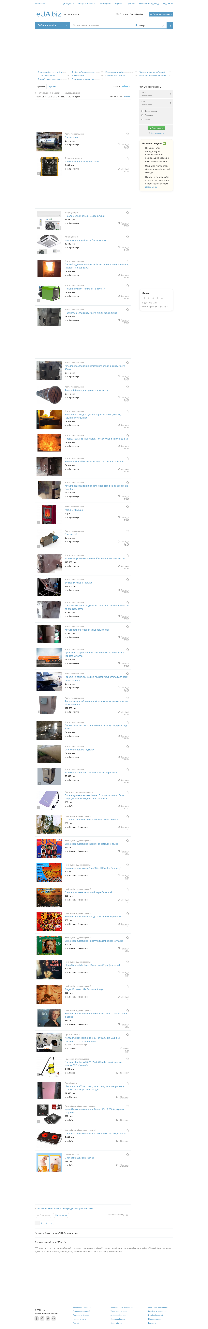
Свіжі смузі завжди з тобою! (79, 1157)
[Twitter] (48, 1318)
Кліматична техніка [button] (114, 72)
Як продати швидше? (81, 1311)
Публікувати (68, 3)
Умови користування (119, 1311)
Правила (130, 3)
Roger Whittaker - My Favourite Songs (84, 989)
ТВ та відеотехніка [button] (46, 75)
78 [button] (136, 71)
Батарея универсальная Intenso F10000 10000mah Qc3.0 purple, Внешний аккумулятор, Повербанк (95, 797)
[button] (66, 25)
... (51, 1222)
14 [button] (102, 78)
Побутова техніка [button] (47, 25)
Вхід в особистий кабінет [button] (132, 14)
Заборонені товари (118, 1315)
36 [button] (102, 75)
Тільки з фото (150, 111)
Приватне (148, 115)
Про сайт (76, 1323)
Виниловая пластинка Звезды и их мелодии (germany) (93, 916)
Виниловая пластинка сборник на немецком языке (91, 843)
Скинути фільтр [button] (157, 133)
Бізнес (147, 119)
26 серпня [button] (124, 1072)
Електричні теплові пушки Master (82, 161)
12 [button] (40, 1097)
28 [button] (68, 75)
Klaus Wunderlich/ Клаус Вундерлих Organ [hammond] (92, 965)
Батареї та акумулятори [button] (49, 79)
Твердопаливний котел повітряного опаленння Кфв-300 (94, 461)
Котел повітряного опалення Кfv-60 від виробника (91, 772)
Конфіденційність (118, 1319)
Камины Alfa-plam (74, 509)
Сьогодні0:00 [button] (125, 828)
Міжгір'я (62, 1241)
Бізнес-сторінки (154, 1319)
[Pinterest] (42, 1318)
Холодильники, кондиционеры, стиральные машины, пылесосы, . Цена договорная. (92, 1039)
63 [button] (102, 71)
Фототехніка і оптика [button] (115, 75)
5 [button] (39, 593)
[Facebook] (36, 1318)
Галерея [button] (126, 96)
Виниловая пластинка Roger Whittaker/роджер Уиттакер (94, 940)
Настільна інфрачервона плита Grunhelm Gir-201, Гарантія (95, 1133)
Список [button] (115, 96)
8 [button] (38, 173)
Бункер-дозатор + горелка (78, 582)
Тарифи (118, 3)
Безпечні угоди (117, 1323)
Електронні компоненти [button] (82, 79)
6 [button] (68, 78)
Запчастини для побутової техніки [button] (154, 72)
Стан (146, 103)
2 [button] (38, 737)
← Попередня (43, 1215)
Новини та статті (79, 1319)
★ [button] (144, 298)
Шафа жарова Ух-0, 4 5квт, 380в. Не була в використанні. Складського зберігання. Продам (95, 1088)
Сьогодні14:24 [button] (125, 145)
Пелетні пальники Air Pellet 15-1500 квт (85, 288)
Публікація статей (155, 1315)
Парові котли (72, 137)
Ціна (146, 94)
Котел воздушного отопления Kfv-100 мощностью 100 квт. (95, 558)
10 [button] (136, 75)
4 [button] (170, 75)
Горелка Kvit (71, 534)
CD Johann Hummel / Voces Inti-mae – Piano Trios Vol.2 (93, 819)
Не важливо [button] (146, 95)
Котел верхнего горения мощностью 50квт (87, 629)
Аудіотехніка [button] (77, 75)
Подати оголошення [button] (162, 14)
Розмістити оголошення (158, 1311)
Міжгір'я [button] (142, 25)
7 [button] (39, 616)
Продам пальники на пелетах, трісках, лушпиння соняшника (96, 438)
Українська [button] (40, 3)
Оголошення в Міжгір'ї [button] (49, 92)
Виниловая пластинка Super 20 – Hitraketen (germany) (93, 868)
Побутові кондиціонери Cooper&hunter (85, 215)
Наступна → (61, 1215)
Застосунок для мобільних (158, 1307)
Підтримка (168, 3)
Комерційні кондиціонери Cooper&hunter (86, 240)
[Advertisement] (104, 48)
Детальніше (151, 187)
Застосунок (105, 3)
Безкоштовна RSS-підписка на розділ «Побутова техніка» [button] (65, 1208)
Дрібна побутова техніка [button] (83, 72)
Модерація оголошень (82, 1307)
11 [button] (68, 71)
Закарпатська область (45, 1241)
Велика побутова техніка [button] (49, 72)
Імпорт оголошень (86, 3)
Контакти (152, 1323)
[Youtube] (53, 1318)
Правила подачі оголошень (121, 1307)
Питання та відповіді (149, 3)
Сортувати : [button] (117, 86)
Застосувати (157, 128)
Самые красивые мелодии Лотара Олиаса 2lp (89, 892)
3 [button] (38, 522)
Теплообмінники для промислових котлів (86, 390)
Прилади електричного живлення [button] (154, 75)
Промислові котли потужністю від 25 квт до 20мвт (91, 312)
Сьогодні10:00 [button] (125, 807)
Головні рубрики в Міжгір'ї (47, 1232)
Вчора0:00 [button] (126, 1049)
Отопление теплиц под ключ (79, 749)
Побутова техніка (69, 1232)
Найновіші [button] (126, 86)
